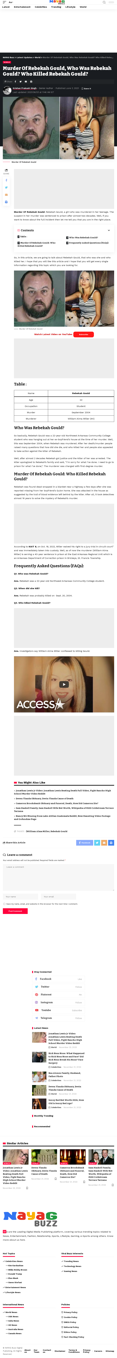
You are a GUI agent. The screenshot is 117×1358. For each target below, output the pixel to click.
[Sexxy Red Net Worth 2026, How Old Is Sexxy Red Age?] (39, 1104)
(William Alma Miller (38, 831)
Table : (23, 236)
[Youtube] (58, 1010)
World (7, 62)
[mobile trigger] (5, 2)
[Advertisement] (58, 31)
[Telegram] (58, 1018)
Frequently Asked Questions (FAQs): (89, 243)
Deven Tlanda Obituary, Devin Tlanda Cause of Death (44, 798)
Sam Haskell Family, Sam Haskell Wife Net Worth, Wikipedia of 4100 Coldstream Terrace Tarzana (100, 1173)
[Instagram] (58, 1002)
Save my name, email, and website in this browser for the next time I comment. (42, 904)
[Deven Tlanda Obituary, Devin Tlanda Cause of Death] (39, 1090)
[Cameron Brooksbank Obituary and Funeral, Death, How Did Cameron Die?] (73, 1157)
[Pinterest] (58, 995)
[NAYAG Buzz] (57, 2)
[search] (104, 2)
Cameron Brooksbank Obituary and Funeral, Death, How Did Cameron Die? (57, 803)
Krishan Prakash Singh (25, 88)
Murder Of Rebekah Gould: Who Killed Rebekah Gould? (37, 244)
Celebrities (56, 1067)
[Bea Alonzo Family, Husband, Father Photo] (39, 1077)
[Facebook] (58, 979)
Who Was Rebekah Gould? (83, 237)
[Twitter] (58, 987)
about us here (17, 1239)
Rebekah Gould (59, 831)
